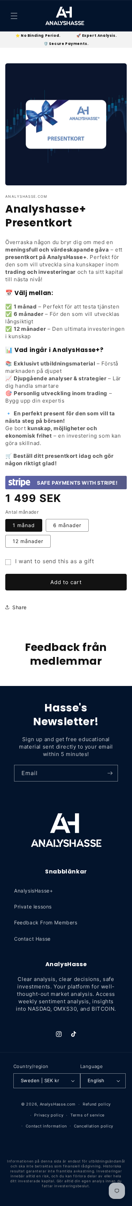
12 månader (28, 541)
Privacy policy (48, 1115)
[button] (14, 16)
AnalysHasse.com (58, 1104)
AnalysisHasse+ (33, 891)
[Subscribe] (110, 773)
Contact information (46, 1126)
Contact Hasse (32, 939)
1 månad (24, 525)
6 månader (67, 525)
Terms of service (87, 1115)
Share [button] (19, 607)
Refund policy (97, 1104)
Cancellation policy (93, 1126)
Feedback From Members (45, 922)
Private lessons (33, 907)
